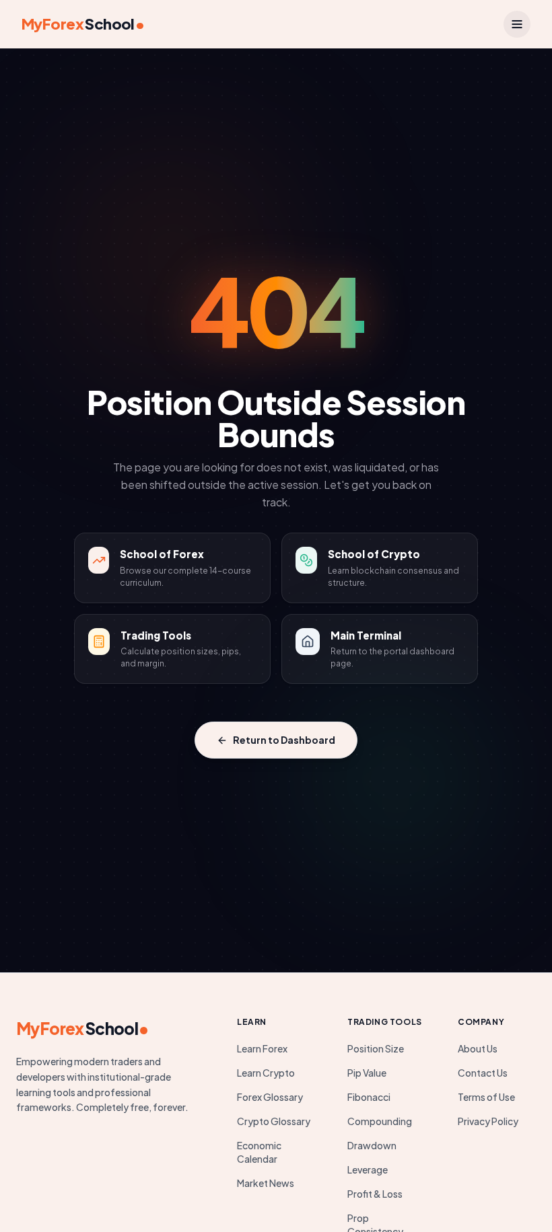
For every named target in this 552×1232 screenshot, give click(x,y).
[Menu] (517, 24)
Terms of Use (486, 1097)
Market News (265, 1183)
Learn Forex (262, 1048)
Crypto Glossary (273, 1121)
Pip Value (366, 1073)
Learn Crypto (266, 1073)
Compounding (379, 1121)
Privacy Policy (488, 1121)
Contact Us (483, 1073)
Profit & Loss (375, 1194)
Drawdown (371, 1145)
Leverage (367, 1169)
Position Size (375, 1048)
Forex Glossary (270, 1097)
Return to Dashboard (284, 740)
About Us (477, 1048)
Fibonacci (368, 1097)
